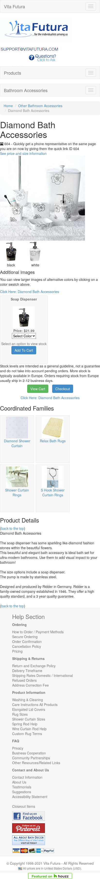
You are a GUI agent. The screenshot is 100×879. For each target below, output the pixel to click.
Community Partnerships (31, 757)
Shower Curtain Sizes (28, 719)
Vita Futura (14, 6)
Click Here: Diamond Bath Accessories (29, 291)
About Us (19, 782)
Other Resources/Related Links (36, 762)
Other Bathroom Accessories (40, 105)
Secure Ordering (25, 636)
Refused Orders (24, 680)
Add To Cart (24, 350)
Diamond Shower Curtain (17, 443)
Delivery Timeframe (27, 670)
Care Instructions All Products (35, 704)
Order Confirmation (27, 641)
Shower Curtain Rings (17, 492)
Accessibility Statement (29, 796)
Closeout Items (23, 806)
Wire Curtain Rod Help (29, 728)
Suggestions (21, 791)
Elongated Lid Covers (28, 709)
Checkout (62, 388)
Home (8, 105)
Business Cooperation (29, 753)
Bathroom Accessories (26, 90)
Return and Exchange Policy (34, 665)
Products (12, 73)
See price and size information (23, 153)
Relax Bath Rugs (53, 440)
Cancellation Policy (26, 646)
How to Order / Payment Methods (38, 631)
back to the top (12, 528)
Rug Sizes (20, 714)
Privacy (17, 748)
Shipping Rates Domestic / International (42, 675)
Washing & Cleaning (27, 699)
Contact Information (27, 777)
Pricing (17, 651)
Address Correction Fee (30, 685)
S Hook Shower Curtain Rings (53, 492)
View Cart (37, 388)
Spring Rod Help (24, 723)
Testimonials (21, 786)
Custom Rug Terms (27, 733)
